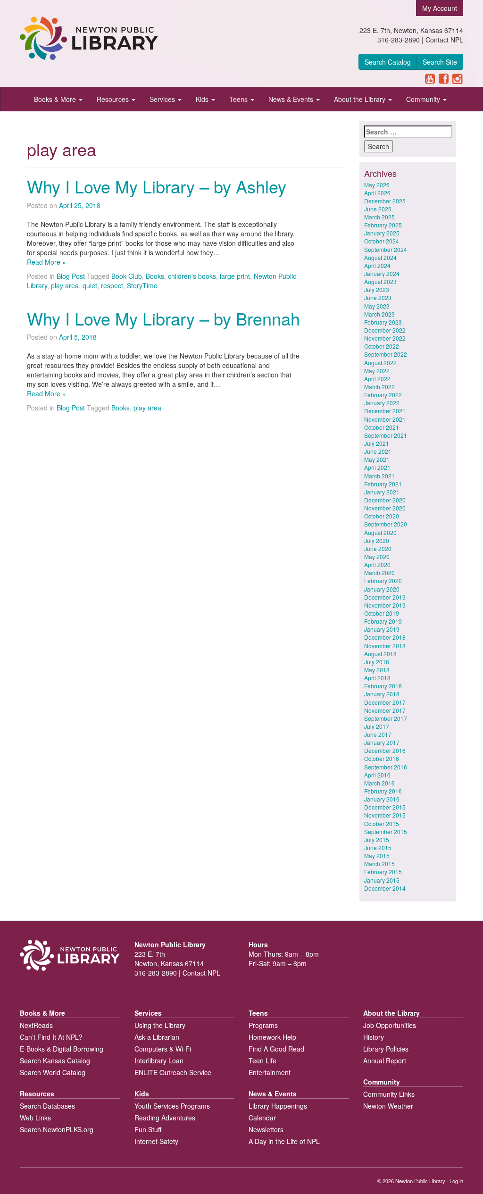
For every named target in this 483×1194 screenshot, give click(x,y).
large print (235, 276)
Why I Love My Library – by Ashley (156, 186)
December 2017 (385, 702)
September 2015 (385, 831)
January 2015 (382, 880)
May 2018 (377, 670)
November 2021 (385, 419)
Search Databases (47, 1106)
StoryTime (142, 285)
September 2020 (385, 524)
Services (163, 99)
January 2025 (382, 233)
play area (65, 285)
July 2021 (376, 443)
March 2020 (379, 572)
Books (155, 276)
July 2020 (376, 540)
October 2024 (381, 241)
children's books (192, 276)
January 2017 (382, 742)
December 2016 (385, 750)
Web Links (35, 1117)
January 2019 (382, 629)
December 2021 (385, 411)
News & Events (291, 99)
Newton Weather (388, 1106)
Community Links (389, 1094)
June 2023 (377, 297)
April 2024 (377, 265)
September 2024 (385, 249)
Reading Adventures (164, 1117)
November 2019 (385, 605)
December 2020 (385, 500)
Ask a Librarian (156, 1037)
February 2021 (383, 484)
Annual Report (384, 1060)
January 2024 (382, 273)
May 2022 (377, 371)
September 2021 (385, 435)
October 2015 (381, 823)
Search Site (440, 62)
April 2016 (377, 775)
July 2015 (376, 839)
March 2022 (379, 387)
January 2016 (382, 799)
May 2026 (377, 185)
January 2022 (382, 403)
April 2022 (377, 379)
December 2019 (385, 597)
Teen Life (262, 1060)
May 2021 (377, 459)
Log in (456, 1181)
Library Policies (385, 1048)
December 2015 (385, 807)
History (373, 1037)
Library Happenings (278, 1106)
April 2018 (377, 678)
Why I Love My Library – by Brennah (163, 318)
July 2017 (376, 726)
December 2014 (385, 888)
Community (424, 99)
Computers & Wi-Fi (162, 1048)
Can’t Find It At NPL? (51, 1037)
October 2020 (381, 516)
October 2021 (381, 427)
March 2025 (379, 217)
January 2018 (382, 694)
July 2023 (376, 289)
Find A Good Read (276, 1048)
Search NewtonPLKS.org (56, 1129)
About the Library (360, 99)
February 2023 (383, 322)
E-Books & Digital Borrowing (61, 1048)
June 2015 (377, 847)
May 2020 (377, 556)
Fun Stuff (147, 1129)
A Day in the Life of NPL (284, 1141)
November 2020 (385, 508)
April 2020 (377, 564)
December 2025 (385, 201)
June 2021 (377, 451)
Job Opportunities (389, 1025)
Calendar (262, 1117)
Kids (203, 99)
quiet (90, 285)
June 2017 (377, 734)
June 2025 (377, 209)
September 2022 (385, 354)
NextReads (36, 1025)
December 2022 (385, 330)
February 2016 (383, 791)
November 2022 (385, 338)
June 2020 (377, 548)
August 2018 (380, 654)
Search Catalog (388, 62)
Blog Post (71, 276)
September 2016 (385, 767)
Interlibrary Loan (158, 1060)
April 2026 (377, 193)
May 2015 (377, 856)
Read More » (46, 262)
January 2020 (382, 589)
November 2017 (385, 710)
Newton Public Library (420, 1181)
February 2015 (383, 872)
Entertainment (270, 1072)
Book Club (126, 276)
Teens (239, 99)
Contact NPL (444, 39)
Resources (114, 99)
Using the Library (159, 1025)
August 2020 (380, 532)
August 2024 (380, 257)
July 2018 (376, 662)
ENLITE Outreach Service (172, 1072)
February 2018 (383, 686)
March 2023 (379, 314)
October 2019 (381, 613)
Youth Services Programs (172, 1106)
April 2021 (377, 467)
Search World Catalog (52, 1072)
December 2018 (385, 637)
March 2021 (379, 476)
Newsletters (266, 1129)
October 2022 (381, 346)
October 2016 (381, 758)
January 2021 (382, 492)
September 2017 (385, 718)
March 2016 (379, 783)
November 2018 (385, 646)
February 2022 (383, 395)
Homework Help (272, 1037)
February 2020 (383, 580)
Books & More (56, 99)
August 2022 (380, 363)
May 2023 (377, 306)
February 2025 (383, 225)
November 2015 (385, 815)
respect (112, 285)
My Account (439, 8)
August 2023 (380, 281)
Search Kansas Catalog (55, 1060)
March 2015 (379, 864)
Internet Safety (156, 1141)
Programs (263, 1025)
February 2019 (383, 621)
